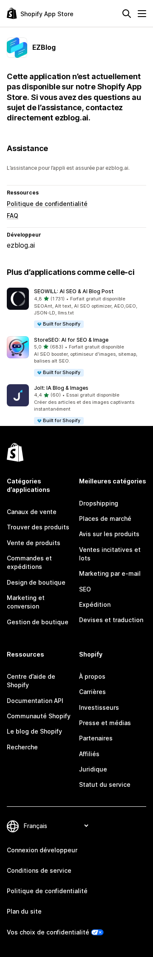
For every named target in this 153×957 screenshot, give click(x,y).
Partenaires (96, 738)
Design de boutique (36, 582)
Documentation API (35, 700)
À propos (92, 676)
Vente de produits (33, 542)
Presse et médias (105, 722)
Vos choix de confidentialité (48, 932)
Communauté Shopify (39, 716)
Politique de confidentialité (47, 203)
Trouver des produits (38, 527)
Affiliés (89, 753)
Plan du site (24, 911)
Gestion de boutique (37, 622)
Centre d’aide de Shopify (31, 680)
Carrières (92, 691)
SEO (85, 589)
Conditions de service (39, 870)
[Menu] (142, 13)
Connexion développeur (42, 850)
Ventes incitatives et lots (110, 554)
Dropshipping (98, 503)
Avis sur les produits (109, 533)
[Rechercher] (126, 13)
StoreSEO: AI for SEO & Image (71, 340)
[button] (76, 308)
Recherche (22, 747)
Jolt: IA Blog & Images (61, 388)
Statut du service (104, 784)
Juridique (93, 769)
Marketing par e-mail (110, 573)
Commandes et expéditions (29, 562)
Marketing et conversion (26, 602)
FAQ (12, 215)
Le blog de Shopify (34, 731)
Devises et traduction (111, 619)
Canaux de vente (32, 511)
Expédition (94, 604)
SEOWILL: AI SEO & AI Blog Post (73, 291)
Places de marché (105, 518)
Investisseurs (99, 707)
